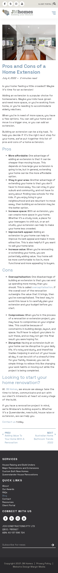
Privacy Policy (43, 563)
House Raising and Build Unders (18, 464)
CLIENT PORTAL (45, 4)
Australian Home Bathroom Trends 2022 (43, 439)
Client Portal (8, 505)
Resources (8, 502)
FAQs (4, 492)
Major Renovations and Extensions (20, 468)
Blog (4, 495)
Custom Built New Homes (15, 471)
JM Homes (27, 563)
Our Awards (8, 489)
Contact (6, 498)
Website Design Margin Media (29, 566)
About (5, 486)
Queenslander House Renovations (20, 474)
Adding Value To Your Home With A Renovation (14, 439)
